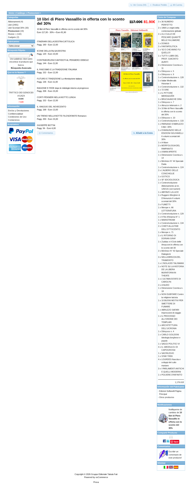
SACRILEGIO (167, 353)
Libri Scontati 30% (16, 28)
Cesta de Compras (167, 17)
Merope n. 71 (167, 232)
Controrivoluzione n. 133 (172, 121)
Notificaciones (165, 405)
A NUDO (165, 285)
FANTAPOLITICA (169, 46)
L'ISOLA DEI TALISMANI (172, 263)
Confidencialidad (15, 114)
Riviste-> (12, 34)
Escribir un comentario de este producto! (175, 454)
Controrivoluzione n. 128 (172, 77)
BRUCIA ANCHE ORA (171, 99)
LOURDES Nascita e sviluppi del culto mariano (171, 362)
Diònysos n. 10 (168, 118)
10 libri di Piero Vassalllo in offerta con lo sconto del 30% (172, 111)
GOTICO (165, 176)
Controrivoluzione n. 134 (172, 223)
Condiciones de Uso (17, 117)
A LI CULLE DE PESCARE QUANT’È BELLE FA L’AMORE (171, 37)
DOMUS (165, 43)
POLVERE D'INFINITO (171, 375)
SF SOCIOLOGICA (170, 180)
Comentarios (164, 446)
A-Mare (164, 142)
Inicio (11, 13)
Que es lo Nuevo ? (17, 72)
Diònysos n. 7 (167, 102)
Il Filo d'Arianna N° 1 (170, 217)
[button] (139, 5)
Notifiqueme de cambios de (175, 418)
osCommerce (102, 477)
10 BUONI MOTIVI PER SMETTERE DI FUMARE (172, 303)
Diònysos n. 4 (167, 331)
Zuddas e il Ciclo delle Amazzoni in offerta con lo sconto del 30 (172, 244)
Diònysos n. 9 (167, 74)
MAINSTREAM (168, 220)
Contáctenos (14, 120)
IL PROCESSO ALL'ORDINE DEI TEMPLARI (169, 319)
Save (176, 441)
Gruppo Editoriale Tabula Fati (104, 474)
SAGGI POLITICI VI (170, 344)
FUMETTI (165, 204)
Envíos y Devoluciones (18, 110)
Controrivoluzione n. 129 (172, 214)
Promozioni (33, 13)
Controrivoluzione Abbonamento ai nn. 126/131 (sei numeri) (170, 186)
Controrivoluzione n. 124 (172, 167)
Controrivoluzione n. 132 (172, 87)
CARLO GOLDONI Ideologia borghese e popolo (170, 337)
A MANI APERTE (169, 152)
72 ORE (165, 90)
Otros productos (166, 397)
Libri (10, 25)
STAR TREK (167, 356)
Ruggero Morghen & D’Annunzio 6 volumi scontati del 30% (170, 198)
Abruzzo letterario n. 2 (171, 105)
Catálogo (20, 13)
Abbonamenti (14, 21)
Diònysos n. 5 (167, 71)
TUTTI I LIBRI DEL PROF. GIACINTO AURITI (170, 59)
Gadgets (12, 37)
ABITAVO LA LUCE (170, 192)
